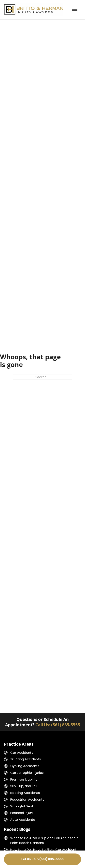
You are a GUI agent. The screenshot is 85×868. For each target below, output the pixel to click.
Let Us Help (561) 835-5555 (42, 859)
